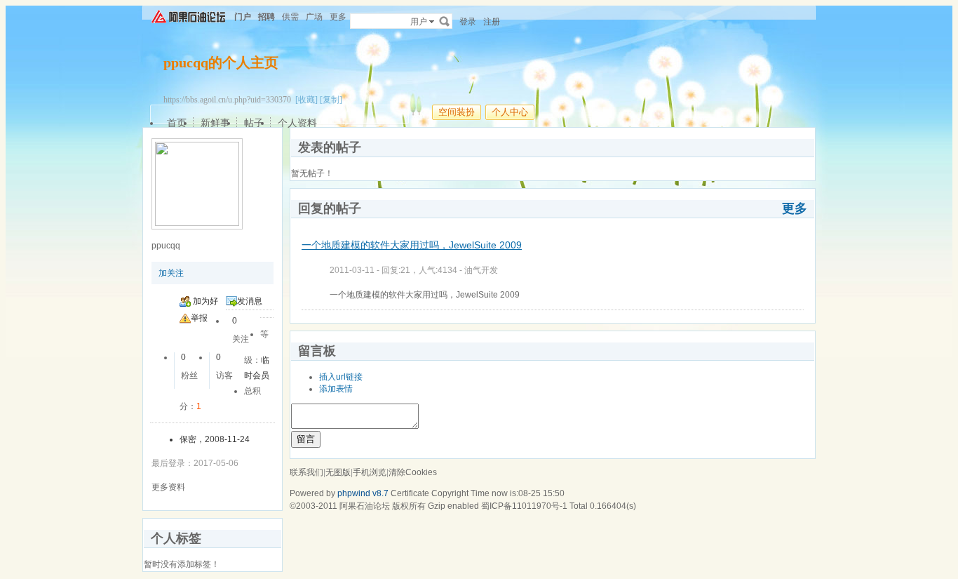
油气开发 (481, 270)
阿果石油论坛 (364, 506)
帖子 (254, 122)
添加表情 (336, 389)
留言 (306, 439)
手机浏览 (369, 472)
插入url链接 (341, 377)
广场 (314, 17)
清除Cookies (413, 472)
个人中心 (510, 112)
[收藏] (306, 100)
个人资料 (297, 122)
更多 (794, 208)
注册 (491, 22)
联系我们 (306, 472)
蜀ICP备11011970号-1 (524, 506)
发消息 (249, 301)
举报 (199, 318)
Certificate (410, 493)
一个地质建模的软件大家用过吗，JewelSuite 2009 (412, 245)
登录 (467, 22)
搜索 (445, 21)
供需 (290, 17)
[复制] (331, 100)
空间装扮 (456, 112)
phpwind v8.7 (363, 493)
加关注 (171, 273)
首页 (177, 122)
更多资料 (168, 487)
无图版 (338, 472)
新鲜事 (215, 122)
